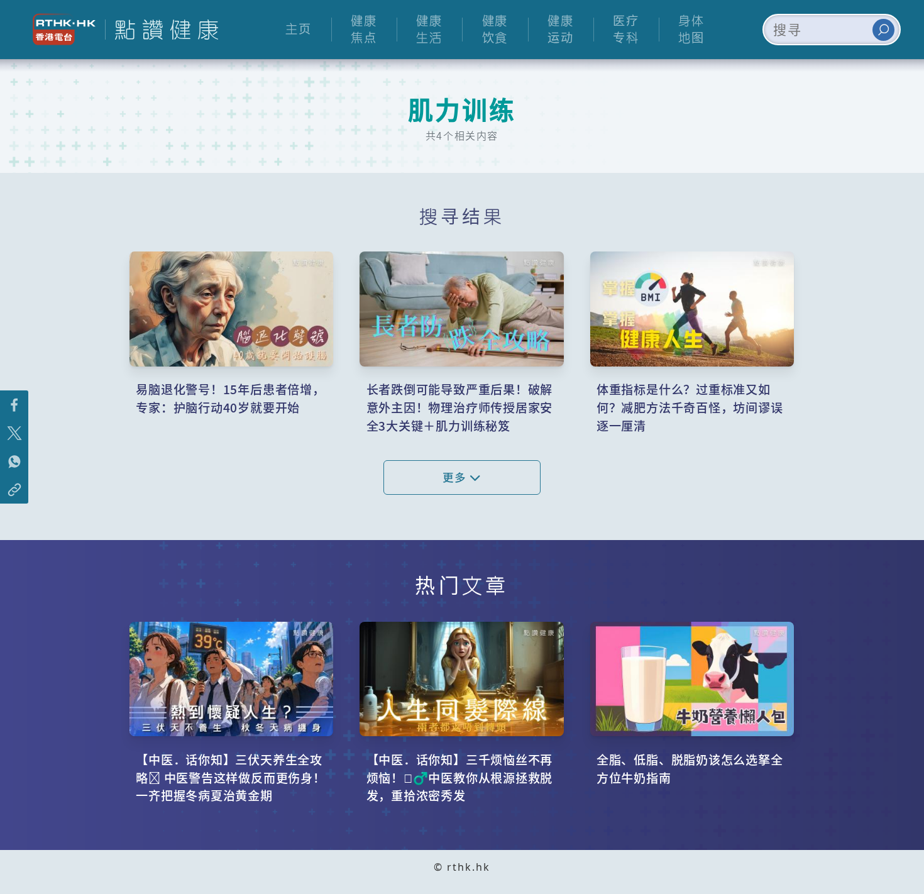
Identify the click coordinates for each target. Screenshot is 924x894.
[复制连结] (14, 489)
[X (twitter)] (14, 433)
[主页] (162, 29)
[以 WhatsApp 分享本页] (14, 461)
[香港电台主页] (59, 29)
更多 (456, 477)
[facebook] (14, 404)
